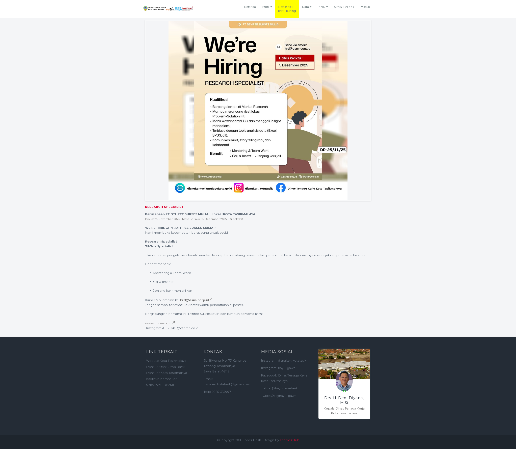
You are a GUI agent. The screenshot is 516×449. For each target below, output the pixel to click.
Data (305, 7)
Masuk (365, 7)
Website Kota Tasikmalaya (166, 361)
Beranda (250, 7)
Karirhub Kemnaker (161, 379)
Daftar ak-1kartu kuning (287, 9)
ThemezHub (289, 440)
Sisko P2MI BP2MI (160, 385)
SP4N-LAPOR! (344, 7)
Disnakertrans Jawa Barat (165, 367)
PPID (321, 7)
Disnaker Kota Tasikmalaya (166, 373)
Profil (265, 7)
